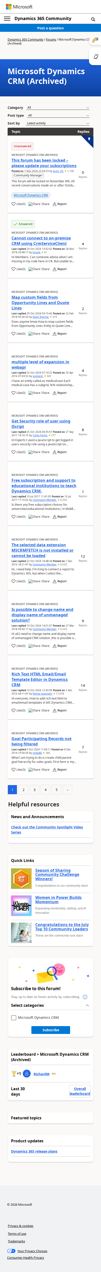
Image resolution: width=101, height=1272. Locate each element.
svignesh (38, 376)
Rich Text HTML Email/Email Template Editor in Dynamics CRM (40, 679)
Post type (16, 115)
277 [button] (53, 435)
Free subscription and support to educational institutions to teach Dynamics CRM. (44, 486)
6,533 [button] (63, 500)
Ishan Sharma (41, 317)
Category (15, 107)
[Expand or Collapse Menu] (7, 18)
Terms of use (17, 1233)
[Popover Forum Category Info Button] (85, 997)
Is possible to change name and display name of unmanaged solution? (42, 615)
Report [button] (61, 204)
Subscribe (51, 1030)
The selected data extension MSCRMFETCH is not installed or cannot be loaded (43, 550)
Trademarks (16, 1241)
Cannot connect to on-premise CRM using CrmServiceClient (41, 240)
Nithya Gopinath (43, 693)
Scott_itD (58, 171)
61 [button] (45, 252)
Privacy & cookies (20, 1226)
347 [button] (48, 376)
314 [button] (54, 317)
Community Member (45, 500)
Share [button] (45, 204)
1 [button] (55, 1074)
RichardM (42, 1074)
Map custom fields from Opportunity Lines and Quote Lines (40, 303)
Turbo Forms (40, 435)
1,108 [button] (70, 171)
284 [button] (47, 753)
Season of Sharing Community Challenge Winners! (57, 874)
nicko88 (37, 753)
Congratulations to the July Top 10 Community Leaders (62, 927)
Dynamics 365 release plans (34, 1151)
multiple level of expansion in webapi (40, 364)
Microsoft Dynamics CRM (31, 195)
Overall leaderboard (80, 1091)
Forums (51, 39)
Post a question (50, 28)
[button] (93, 19)
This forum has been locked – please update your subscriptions (44, 163)
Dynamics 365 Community (42, 18)
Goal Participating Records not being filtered (42, 741)
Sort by (14, 123)
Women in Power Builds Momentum (58, 899)
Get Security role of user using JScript (41, 423)
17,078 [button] (59, 693)
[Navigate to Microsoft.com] (19, 7)
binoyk (37, 252)
